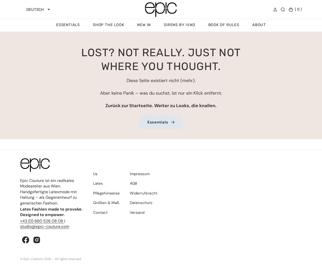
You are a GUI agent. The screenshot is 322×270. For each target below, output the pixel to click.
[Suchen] (282, 9)
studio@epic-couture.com (44, 226)
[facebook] (25, 239)
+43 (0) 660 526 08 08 (42, 221)
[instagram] (36, 239)
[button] (275, 10)
